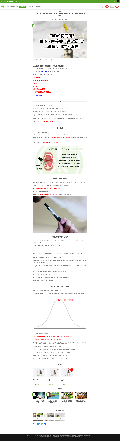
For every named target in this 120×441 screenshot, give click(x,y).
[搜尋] (115, 1)
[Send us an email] (118, 1)
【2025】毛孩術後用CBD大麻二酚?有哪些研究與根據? (53, 402)
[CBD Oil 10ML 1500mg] (67, 372)
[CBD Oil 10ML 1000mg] (53, 372)
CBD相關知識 (22, 6)
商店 (17, 6)
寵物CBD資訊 (37, 6)
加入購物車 (36, 384)
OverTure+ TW (52, 59)
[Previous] (33, 400)
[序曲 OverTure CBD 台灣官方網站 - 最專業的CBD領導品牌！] (2, 6)
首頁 (8, 6)
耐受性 (56, 346)
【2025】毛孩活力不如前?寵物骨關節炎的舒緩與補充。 (81, 402)
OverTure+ (66, 19)
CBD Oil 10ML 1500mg (63, 380)
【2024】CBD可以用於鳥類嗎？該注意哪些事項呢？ (67, 402)
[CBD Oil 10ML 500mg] (39, 372)
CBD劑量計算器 (30, 6)
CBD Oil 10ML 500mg (35, 380)
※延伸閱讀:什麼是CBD (38, 95)
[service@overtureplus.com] (13, 1)
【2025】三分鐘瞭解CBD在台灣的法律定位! (39, 402)
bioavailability (44, 71)
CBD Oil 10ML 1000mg (49, 380)
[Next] (87, 400)
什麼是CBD (12, 6)
